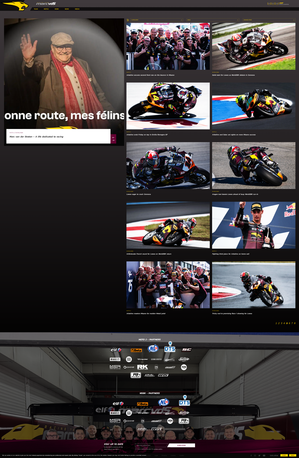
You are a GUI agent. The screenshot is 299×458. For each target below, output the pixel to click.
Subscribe (181, 445)
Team (36, 9)
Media (77, 9)
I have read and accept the (149, 449)
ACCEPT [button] (284, 455)
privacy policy (158, 449)
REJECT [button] (292, 455)
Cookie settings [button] (274, 455)
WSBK (57, 9)
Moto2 (46, 9)
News (67, 9)
